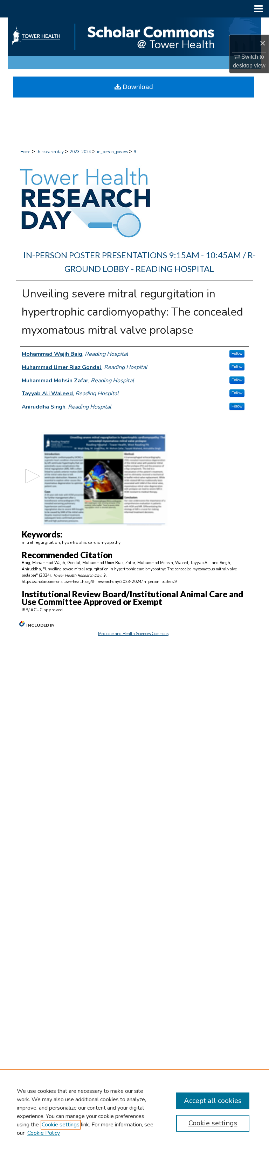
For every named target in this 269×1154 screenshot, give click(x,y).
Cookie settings (61, 1124)
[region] (134, 1111)
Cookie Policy (43, 1133)
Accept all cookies (213, 1100)
